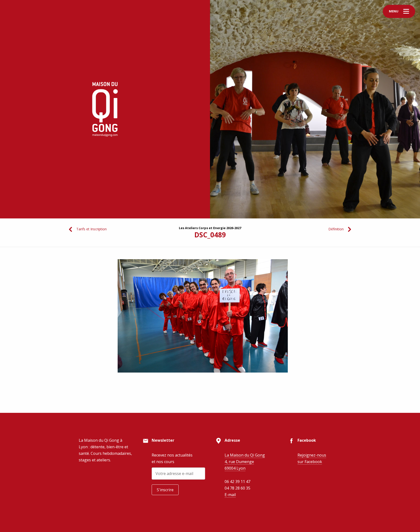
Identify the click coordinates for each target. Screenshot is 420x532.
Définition (336, 229)
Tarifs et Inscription (91, 229)
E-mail (230, 494)
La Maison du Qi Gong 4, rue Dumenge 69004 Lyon (245, 461)
